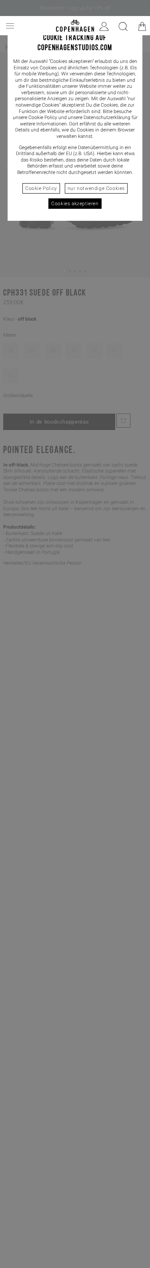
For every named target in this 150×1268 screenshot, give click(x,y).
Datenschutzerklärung (107, 117)
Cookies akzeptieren (74, 203)
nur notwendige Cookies (96, 188)
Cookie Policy (41, 188)
